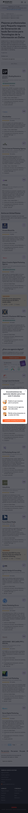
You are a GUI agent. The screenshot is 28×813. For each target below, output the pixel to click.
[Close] (25, 391)
